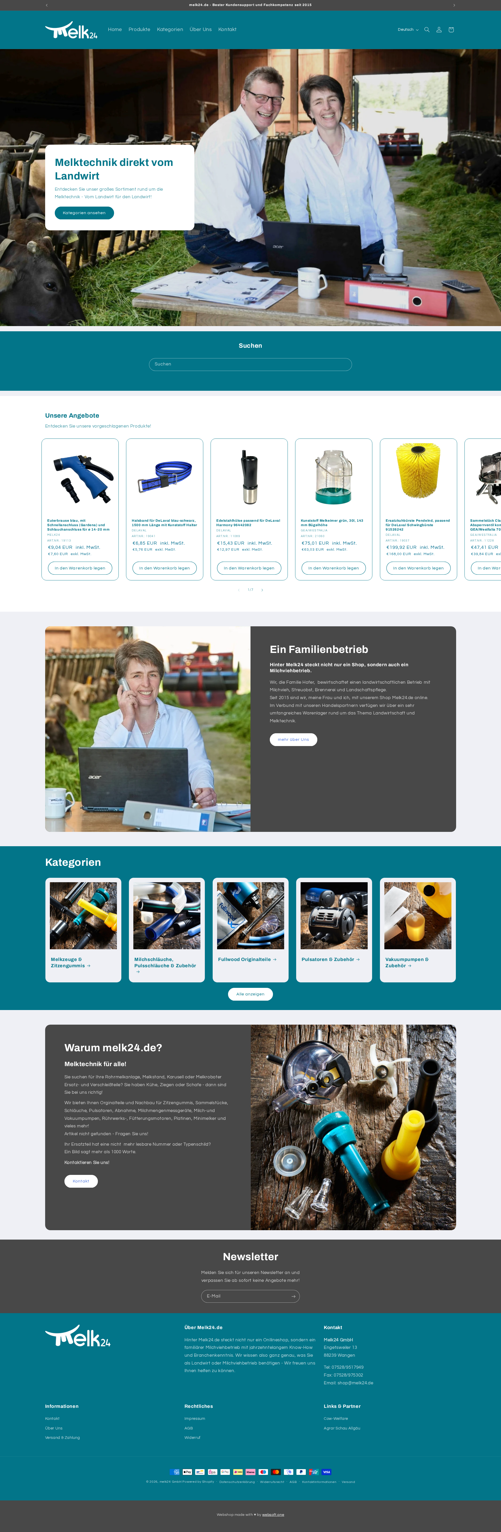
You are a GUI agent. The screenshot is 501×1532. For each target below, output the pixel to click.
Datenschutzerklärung (237, 1482)
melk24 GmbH (171, 1481)
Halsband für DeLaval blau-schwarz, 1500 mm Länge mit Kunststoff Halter (164, 523)
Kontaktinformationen (319, 1482)
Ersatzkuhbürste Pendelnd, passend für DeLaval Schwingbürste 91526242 (418, 525)
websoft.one (273, 1515)
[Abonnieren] (294, 1296)
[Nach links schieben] (238, 590)
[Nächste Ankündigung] (454, 5)
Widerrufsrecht (272, 1482)
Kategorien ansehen (84, 213)
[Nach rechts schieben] (262, 590)
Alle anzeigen (250, 994)
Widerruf (192, 1438)
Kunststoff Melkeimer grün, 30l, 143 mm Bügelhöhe (332, 523)
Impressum (194, 1419)
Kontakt (81, 1181)
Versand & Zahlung (62, 1438)
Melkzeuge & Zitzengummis (68, 962)
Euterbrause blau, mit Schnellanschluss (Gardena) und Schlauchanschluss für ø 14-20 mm (78, 525)
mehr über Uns (293, 739)
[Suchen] (346, 364)
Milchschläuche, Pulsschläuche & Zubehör (165, 962)
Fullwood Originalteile (244, 959)
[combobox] (250, 364)
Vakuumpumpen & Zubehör (407, 962)
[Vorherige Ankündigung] (46, 5)
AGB (188, 1428)
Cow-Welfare (336, 1419)
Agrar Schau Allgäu (342, 1428)
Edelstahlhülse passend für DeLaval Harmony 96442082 (248, 523)
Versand (348, 1482)
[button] (427, 30)
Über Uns (54, 1428)
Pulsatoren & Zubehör (328, 959)
